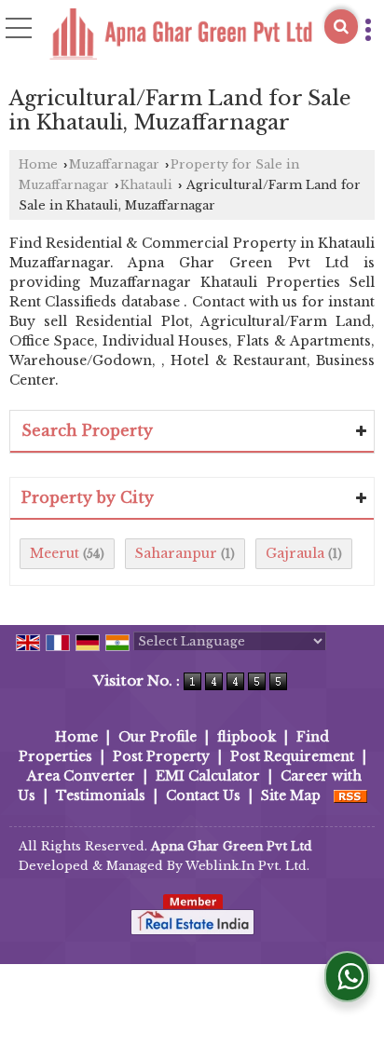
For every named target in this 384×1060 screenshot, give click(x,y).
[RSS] (350, 795)
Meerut (54, 553)
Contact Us (203, 795)
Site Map (291, 795)
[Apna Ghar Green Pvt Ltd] (180, 35)
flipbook (246, 736)
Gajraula (295, 553)
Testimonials (100, 795)
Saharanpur (176, 553)
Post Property (161, 756)
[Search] (341, 26)
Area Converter (81, 776)
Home (38, 164)
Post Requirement (292, 756)
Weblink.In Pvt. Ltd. (247, 866)
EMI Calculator (208, 776)
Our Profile (157, 736)
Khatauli (146, 185)
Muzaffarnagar (114, 164)
